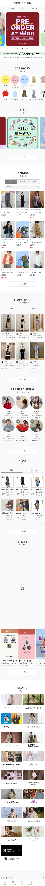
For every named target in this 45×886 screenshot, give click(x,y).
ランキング (33, 470)
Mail (37, 805)
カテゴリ (34, 8)
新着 (11, 308)
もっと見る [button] (22, 157)
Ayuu (35, 333)
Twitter (22, 805)
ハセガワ (7, 333)
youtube (30, 805)
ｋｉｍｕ (21, 362)
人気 (33, 308)
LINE (7, 805)
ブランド (11, 8)
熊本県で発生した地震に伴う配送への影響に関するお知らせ (26, 57)
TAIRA (35, 362)
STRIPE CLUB (22, 3)
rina (6, 362)
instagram (15, 805)
